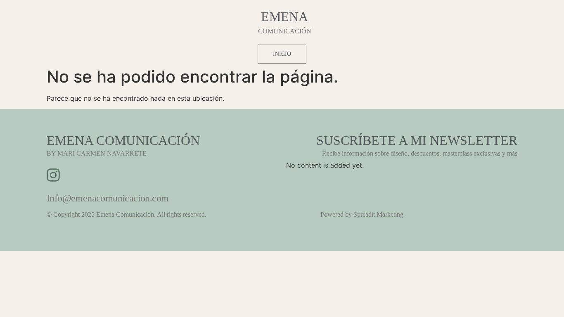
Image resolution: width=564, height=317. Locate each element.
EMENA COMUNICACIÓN (123, 140)
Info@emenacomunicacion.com (107, 198)
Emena (284, 16)
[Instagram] (53, 175)
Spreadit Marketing (378, 214)
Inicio (282, 54)
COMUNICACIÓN (284, 31)
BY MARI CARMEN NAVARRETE (97, 153)
